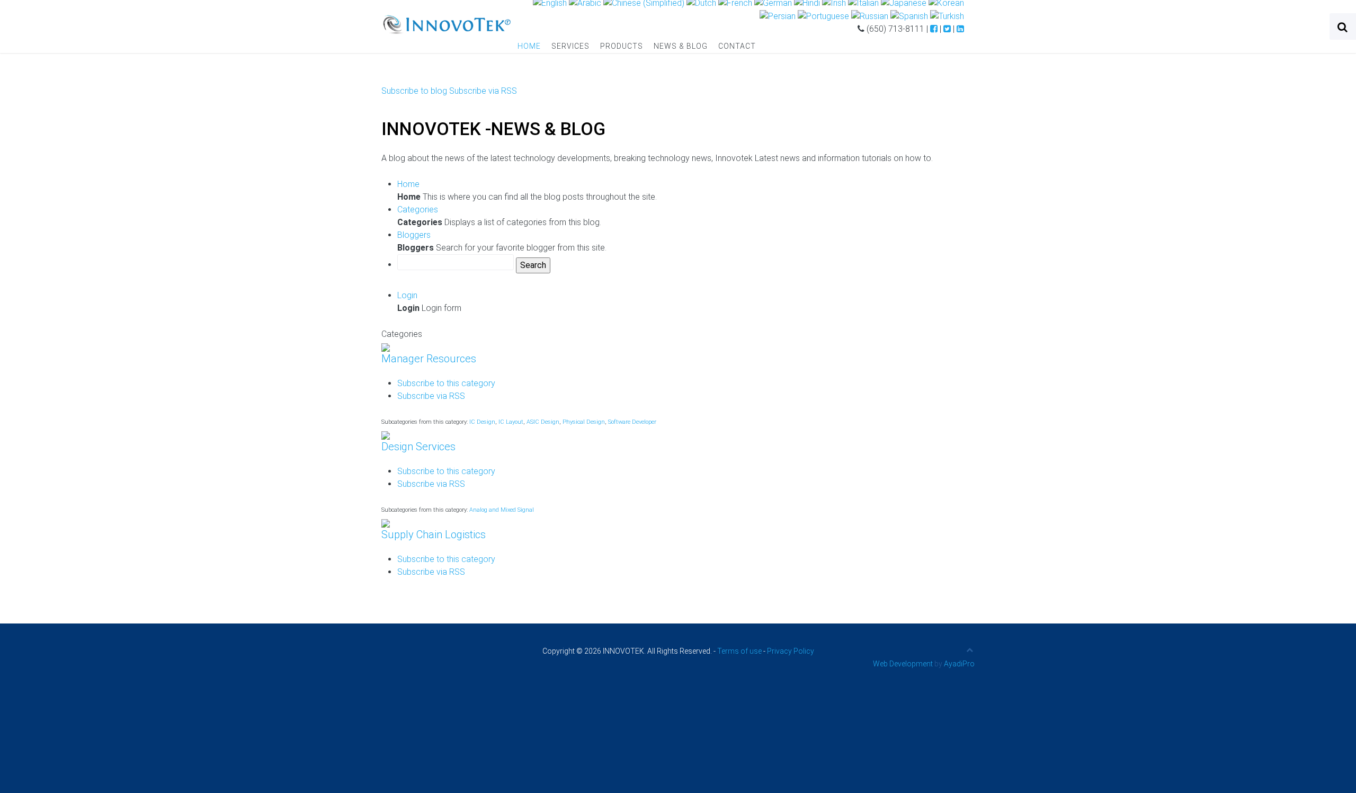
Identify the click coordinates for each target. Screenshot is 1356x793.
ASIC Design (543, 421)
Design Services (418, 446)
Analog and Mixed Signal (501, 509)
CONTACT (737, 46)
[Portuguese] (823, 15)
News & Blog (681, 46)
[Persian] (778, 15)
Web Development (903, 664)
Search (533, 265)
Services (570, 46)
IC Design (482, 421)
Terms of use (739, 651)
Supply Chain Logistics (433, 534)
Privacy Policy (790, 651)
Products (621, 46)
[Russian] (869, 15)
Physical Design (584, 421)
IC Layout (510, 421)
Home (529, 46)
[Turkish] (947, 15)
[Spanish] (909, 15)
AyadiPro (959, 664)
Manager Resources (428, 358)
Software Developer (632, 421)
